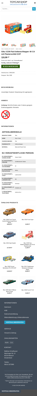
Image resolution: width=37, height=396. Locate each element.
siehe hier (25, 382)
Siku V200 (19, 49)
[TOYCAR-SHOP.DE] (18, 3)
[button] (2, 3)
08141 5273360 (9, 364)
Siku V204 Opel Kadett (9, 243)
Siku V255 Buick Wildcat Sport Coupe (9, 290)
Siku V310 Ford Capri (27, 219)
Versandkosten (18, 60)
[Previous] (4, 28)
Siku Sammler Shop (7, 49)
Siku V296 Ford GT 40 (27, 290)
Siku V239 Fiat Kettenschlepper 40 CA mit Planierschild (27, 244)
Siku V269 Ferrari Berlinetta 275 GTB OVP (9, 267)
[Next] (32, 28)
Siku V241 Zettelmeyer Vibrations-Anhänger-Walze (27, 268)
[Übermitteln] (34, 9)
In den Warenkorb (10, 66)
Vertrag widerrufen (10, 391)
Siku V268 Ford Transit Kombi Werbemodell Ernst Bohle (9, 221)
